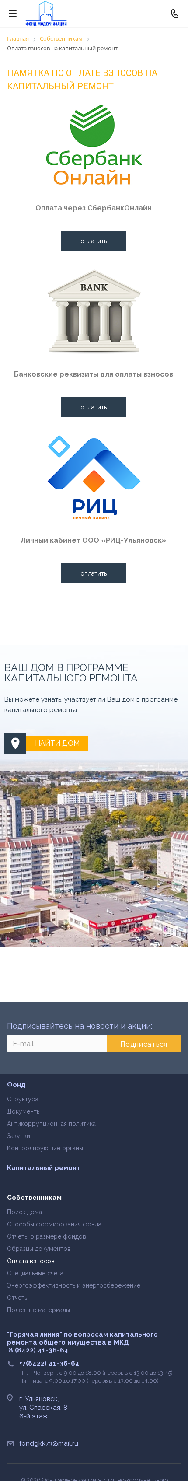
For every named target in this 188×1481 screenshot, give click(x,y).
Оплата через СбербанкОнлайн (93, 208)
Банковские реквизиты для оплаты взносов (93, 374)
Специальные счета (35, 1273)
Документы (24, 1111)
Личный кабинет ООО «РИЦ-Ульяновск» (94, 540)
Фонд (16, 1085)
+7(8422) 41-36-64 (49, 1363)
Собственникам (34, 1198)
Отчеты (17, 1297)
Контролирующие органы (45, 1148)
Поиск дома (24, 1212)
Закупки (18, 1135)
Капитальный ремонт (43, 1168)
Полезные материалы (38, 1309)
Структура (22, 1099)
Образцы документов (39, 1248)
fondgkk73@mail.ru (48, 1443)
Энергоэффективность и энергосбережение (73, 1285)
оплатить (93, 241)
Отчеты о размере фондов (46, 1236)
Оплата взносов (31, 1260)
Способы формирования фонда (54, 1224)
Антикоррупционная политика (51, 1123)
